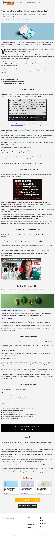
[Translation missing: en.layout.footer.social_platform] (22, 430)
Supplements (30, 521)
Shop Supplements (20, 2)
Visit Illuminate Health (27, 506)
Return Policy (41, 535)
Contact (29, 527)
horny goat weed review (17, 125)
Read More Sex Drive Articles (27, 500)
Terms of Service (49, 535)
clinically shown (24, 322)
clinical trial (21, 142)
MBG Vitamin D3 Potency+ (8, 319)
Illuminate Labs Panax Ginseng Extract (11, 310)
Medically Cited (6, 20)
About (39, 2)
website (3, 371)
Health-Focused (27, 20)
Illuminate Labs (8, 535)
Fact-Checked (16, 20)
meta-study (37, 137)
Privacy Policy (33, 535)
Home (29, 517)
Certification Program (31, 2)
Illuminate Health (10, 2)
